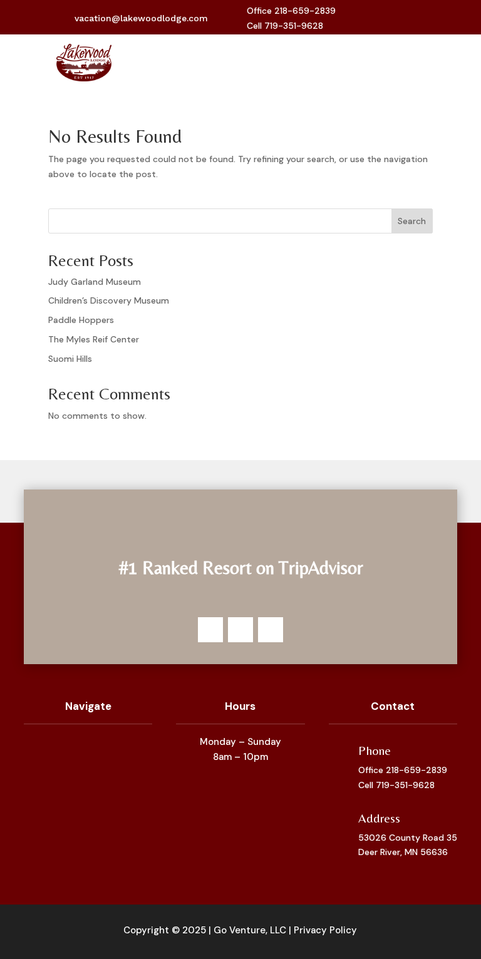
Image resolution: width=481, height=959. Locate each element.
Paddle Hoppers (81, 320)
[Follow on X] (396, 19)
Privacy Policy (325, 930)
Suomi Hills (70, 358)
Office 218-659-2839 (402, 770)
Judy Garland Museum (94, 281)
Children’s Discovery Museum (108, 300)
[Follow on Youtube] (416, 19)
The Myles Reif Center (93, 339)
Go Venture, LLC (250, 930)
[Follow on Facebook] (376, 19)
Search (412, 221)
